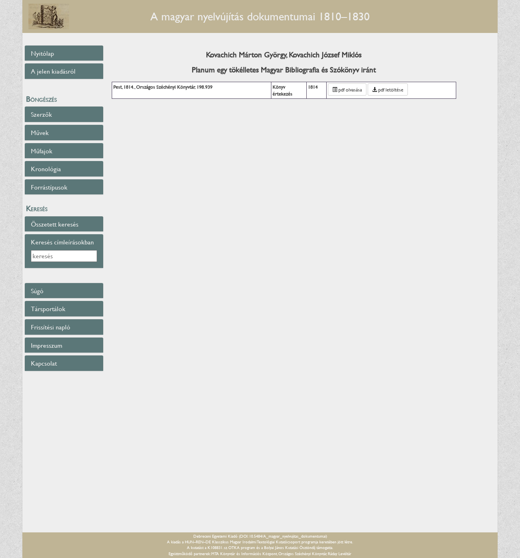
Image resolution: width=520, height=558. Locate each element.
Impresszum (46, 345)
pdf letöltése (390, 89)
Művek (40, 132)
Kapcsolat (44, 363)
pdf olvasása (349, 89)
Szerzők (41, 114)
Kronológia (46, 168)
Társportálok (48, 308)
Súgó (37, 290)
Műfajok (41, 150)
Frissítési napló (50, 326)
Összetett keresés (54, 224)
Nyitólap (42, 53)
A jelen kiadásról (53, 71)
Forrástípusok (49, 187)
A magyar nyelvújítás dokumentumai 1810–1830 (260, 16)
